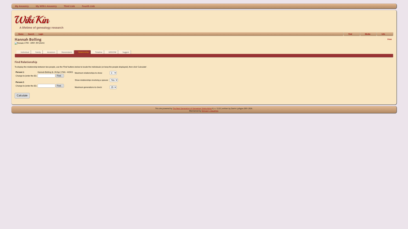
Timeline (98, 52)
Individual (25, 52)
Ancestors (51, 52)
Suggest (126, 52)
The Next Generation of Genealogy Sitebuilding (192, 108)
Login (41, 34)
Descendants (67, 52)
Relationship (83, 52)
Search (31, 34)
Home (21, 34)
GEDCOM (112, 52)
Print (389, 39)
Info (383, 34)
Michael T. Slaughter (210, 111)
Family (38, 52)
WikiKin (32, 19)
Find (350, 34)
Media (367, 34)
